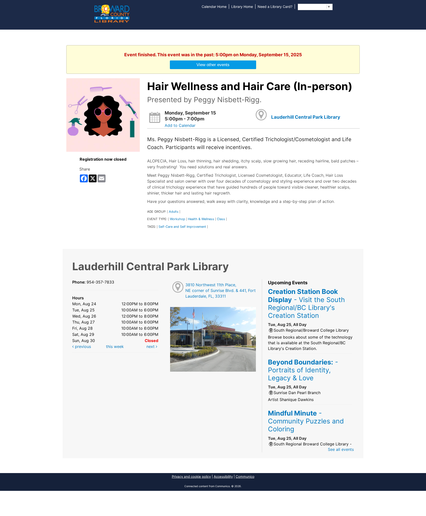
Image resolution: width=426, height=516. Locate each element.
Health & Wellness (201, 219)
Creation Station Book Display (306, 303)
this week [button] (115, 346)
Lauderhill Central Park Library (305, 117)
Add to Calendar (180, 125)
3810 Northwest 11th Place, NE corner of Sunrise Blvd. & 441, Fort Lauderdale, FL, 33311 (220, 290)
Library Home (242, 6)
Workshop (177, 219)
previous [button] (82, 346)
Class (221, 219)
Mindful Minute (306, 421)
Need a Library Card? (275, 6)
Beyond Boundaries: (303, 370)
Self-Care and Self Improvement (182, 227)
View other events (213, 64)
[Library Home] (111, 13)
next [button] (151, 346)
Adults (173, 211)
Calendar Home (214, 6)
